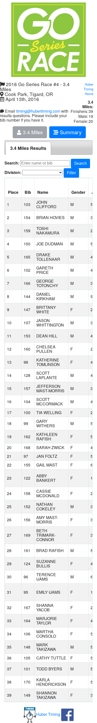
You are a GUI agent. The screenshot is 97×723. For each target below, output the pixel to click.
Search (80, 163)
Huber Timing (48, 714)
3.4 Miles (32, 132)
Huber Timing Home (88, 89)
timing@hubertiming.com (38, 111)
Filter (71, 173)
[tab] (28, 148)
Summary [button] (70, 132)
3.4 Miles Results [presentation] (28, 148)
